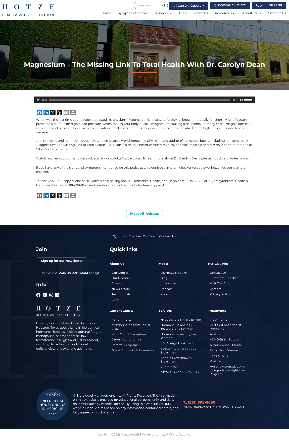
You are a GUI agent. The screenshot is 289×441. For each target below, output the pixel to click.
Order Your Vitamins (127, 339)
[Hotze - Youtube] (44, 291)
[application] (144, 100)
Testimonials (121, 294)
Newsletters (121, 289)
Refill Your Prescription (129, 334)
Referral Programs (125, 345)
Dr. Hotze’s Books (174, 273)
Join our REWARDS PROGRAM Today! (69, 273)
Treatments (218, 320)
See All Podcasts (146, 214)
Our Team (150, 236)
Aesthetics (218, 334)
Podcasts (200, 13)
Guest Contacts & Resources (133, 350)
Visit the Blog (220, 283)
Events (117, 283)
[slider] (248, 100)
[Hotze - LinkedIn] (57, 291)
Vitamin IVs (169, 367)
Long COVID (219, 356)
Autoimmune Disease (226, 345)
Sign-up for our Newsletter (61, 261)
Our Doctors (121, 278)
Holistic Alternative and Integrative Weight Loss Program (228, 371)
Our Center (120, 273)
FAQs (115, 300)
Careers (215, 289)
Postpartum (219, 361)
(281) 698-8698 (270, 5)
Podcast (167, 289)
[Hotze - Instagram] (51, 291)
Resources (224, 13)
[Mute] (241, 100)
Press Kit (167, 294)
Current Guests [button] (189, 6)
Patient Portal (122, 320)
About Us (250, 13)
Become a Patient (231, 5)
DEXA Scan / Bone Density (180, 372)
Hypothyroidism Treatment (181, 320)
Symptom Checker (133, 13)
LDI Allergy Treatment (177, 343)
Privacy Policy (220, 294)
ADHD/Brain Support (225, 339)
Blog (183, 13)
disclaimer (108, 412)
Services (162, 13)
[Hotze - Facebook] (38, 291)
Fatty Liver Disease (224, 350)
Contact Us (277, 13)
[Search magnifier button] (164, 5)
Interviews (168, 283)
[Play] (38, 100)
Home (106, 13)
